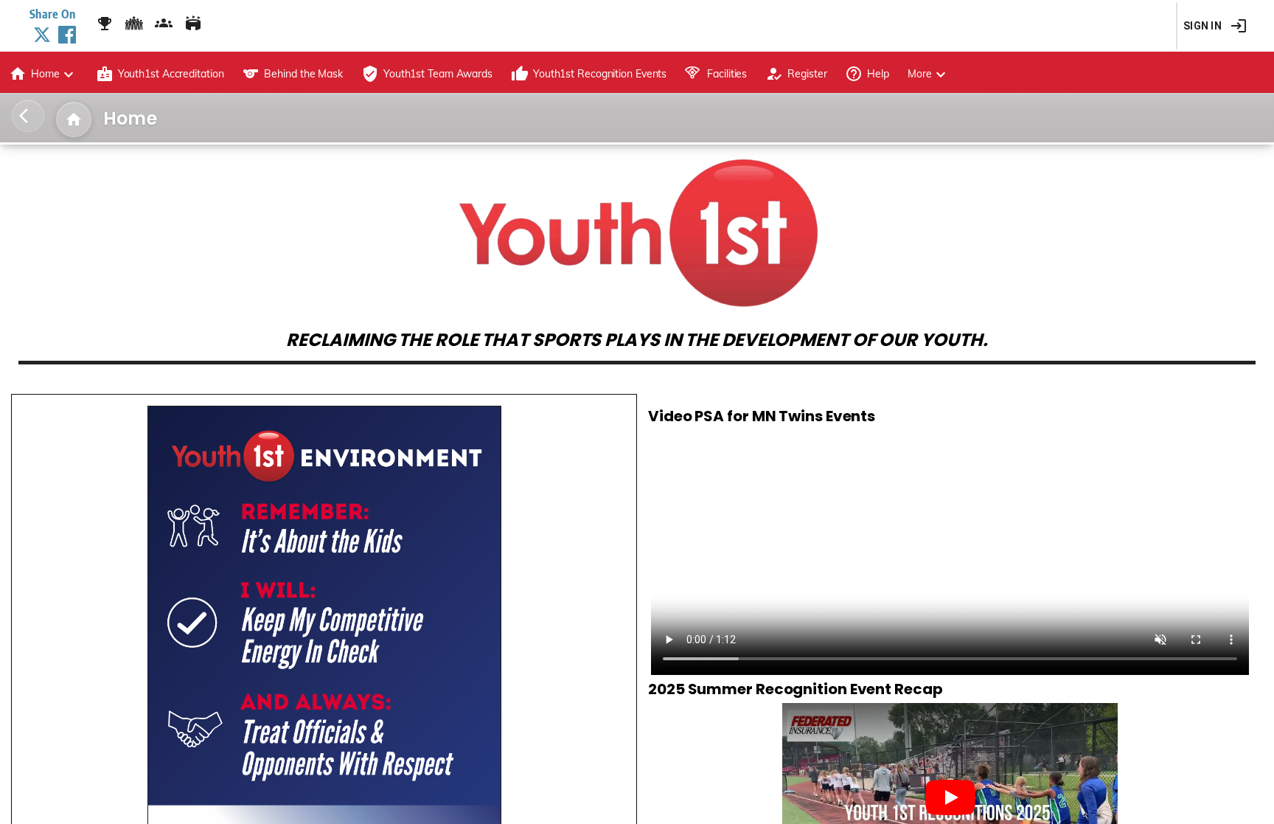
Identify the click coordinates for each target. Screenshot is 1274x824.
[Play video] (950, 797)
